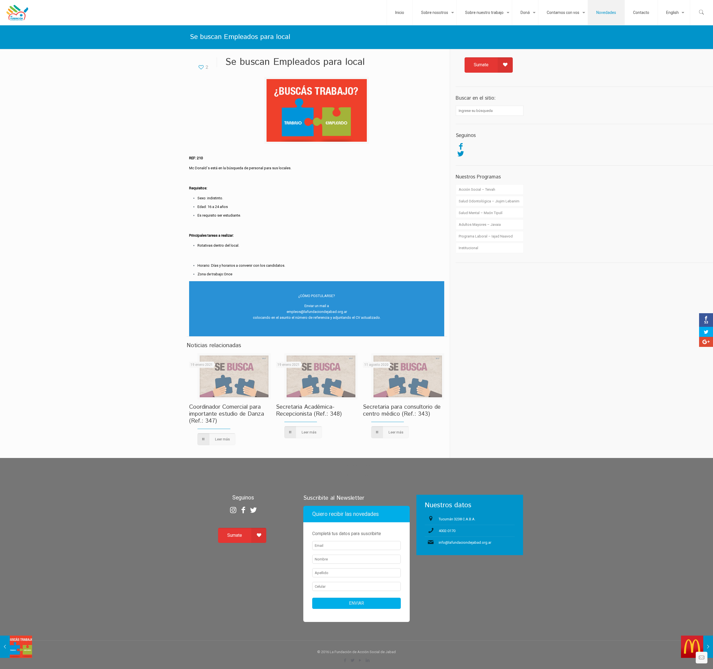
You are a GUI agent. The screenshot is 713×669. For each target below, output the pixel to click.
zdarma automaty (357, 465)
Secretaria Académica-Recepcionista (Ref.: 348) (309, 410)
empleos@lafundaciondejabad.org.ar (317, 312)
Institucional (468, 248)
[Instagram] (233, 510)
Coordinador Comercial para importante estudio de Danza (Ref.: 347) (226, 414)
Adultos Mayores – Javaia (480, 224)
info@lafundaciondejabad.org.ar (465, 542)
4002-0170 (447, 531)
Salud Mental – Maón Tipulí (480, 213)
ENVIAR (356, 603)
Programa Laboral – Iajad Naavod (486, 236)
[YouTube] (360, 660)
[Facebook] (461, 146)
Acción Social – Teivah (477, 189)
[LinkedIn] (368, 660)
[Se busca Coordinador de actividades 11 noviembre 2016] (16, 647)
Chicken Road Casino (357, 475)
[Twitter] (461, 154)
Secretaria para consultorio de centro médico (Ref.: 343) (402, 410)
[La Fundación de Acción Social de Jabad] (17, 12)
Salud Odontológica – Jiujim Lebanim (489, 201)
